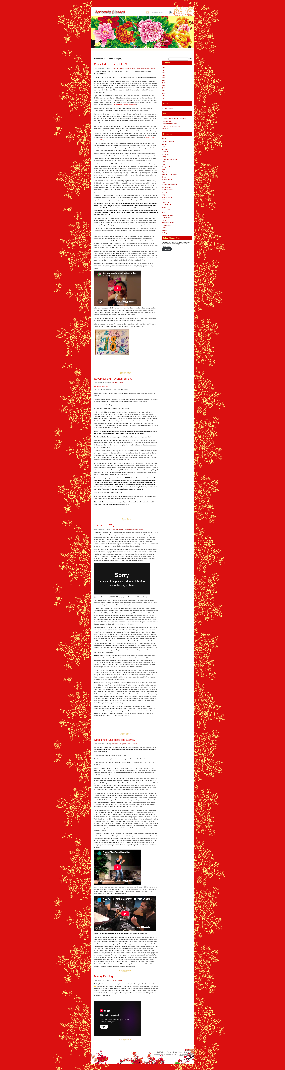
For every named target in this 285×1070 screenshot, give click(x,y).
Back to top (160, 1052)
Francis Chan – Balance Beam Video (125, 104)
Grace (164, 177)
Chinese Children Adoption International (174, 118)
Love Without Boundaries (169, 124)
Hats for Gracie (166, 121)
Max (163, 212)
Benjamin (165, 144)
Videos (152, 68)
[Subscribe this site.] (147, 12)
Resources (187, 1052)
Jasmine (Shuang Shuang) (127, 68)
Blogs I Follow (177, 1052)
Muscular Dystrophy (168, 215)
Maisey (114, 980)
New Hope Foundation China (171, 126)
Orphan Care (166, 217)
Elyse (163, 164)
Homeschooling (167, 179)
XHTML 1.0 (188, 1055)
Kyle (163, 200)
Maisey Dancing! (104, 976)
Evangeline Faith (167, 167)
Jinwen (174, 1055)
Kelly (163, 195)
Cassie (121, 529)
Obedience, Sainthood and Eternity (114, 739)
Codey (164, 157)
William (164, 230)
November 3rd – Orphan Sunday (113, 378)
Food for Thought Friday (169, 174)
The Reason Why (104, 525)
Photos (164, 220)
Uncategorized (166, 225)
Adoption (115, 68)
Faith (163, 169)
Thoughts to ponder (143, 68)
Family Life (165, 172)
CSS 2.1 (181, 1055)
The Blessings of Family (101, 386)
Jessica (164, 192)
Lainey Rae (165, 202)
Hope (163, 182)
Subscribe (167, 249)
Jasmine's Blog (166, 187)
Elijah (164, 162)
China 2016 (165, 154)
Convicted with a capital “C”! (110, 64)
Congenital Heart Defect (169, 159)
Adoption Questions (168, 141)
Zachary (164, 233)
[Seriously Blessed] (116, 12)
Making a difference (168, 210)
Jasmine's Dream (167, 108)
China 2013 (165, 149)
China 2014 (165, 151)
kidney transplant (167, 197)
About (169, 1052)
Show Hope (165, 129)
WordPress (188, 1054)
